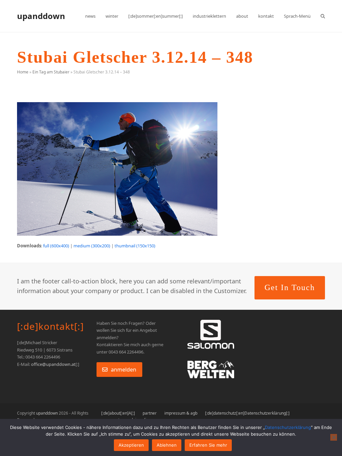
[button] (323, 16)
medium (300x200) (91, 246)
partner (150, 413)
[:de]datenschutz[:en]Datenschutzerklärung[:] (247, 413)
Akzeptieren (131, 445)
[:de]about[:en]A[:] (118, 413)
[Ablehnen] (333, 437)
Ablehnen (167, 445)
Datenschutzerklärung (288, 427)
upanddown (41, 15)
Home (22, 72)
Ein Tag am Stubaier (50, 72)
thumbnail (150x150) (135, 246)
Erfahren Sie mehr (208, 445)
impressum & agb (180, 413)
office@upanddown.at (53, 364)
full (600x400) (56, 246)
